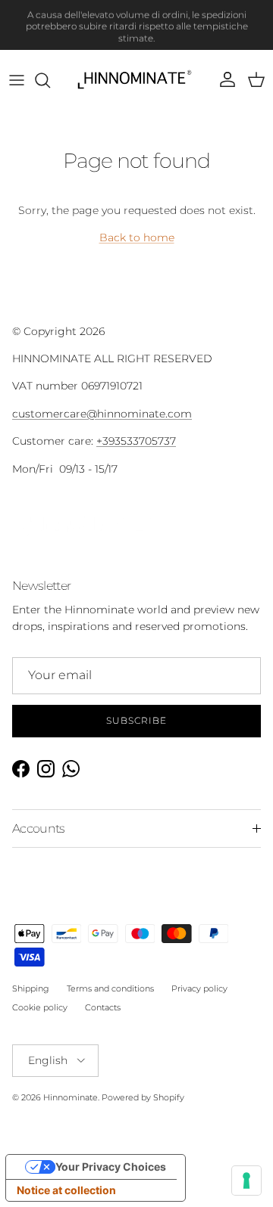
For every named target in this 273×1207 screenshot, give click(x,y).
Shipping (30, 988)
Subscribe (136, 720)
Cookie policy (39, 1007)
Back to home (136, 237)
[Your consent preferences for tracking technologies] (246, 1180)
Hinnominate (70, 1097)
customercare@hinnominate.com (102, 413)
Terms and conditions (110, 988)
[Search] (50, 80)
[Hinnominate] (137, 80)
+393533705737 (136, 441)
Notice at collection (66, 1190)
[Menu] (16, 80)
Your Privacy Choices (110, 1166)
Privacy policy (199, 988)
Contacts (103, 1007)
